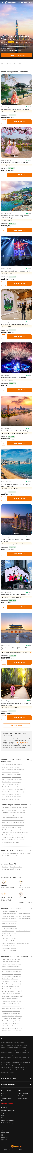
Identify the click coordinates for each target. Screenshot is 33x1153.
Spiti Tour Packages (19, 1042)
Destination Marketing (7, 1122)
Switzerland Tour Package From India (12, 969)
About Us (3, 1093)
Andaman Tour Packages (9, 918)
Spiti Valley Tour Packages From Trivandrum (14, 810)
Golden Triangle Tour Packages (9, 1062)
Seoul (14, 63)
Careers (3, 1095)
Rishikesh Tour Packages (8, 936)
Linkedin (5, 1137)
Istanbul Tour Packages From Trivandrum (13, 815)
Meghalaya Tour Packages (9, 911)
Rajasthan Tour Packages (9, 913)
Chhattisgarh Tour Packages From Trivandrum (14, 807)
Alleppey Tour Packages (7, 1072)
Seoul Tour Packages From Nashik (11, 799)
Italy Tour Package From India (10, 998)
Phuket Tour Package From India (10, 1003)
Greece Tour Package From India (11, 1013)
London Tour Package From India (11, 993)
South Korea (9, 63)
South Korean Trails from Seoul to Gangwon (15, 162)
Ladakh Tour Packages (24, 913)
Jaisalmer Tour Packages (9, 938)
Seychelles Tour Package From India (12, 996)
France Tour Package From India (11, 1018)
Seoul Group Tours (18, 856)
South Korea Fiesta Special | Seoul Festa (13, 377)
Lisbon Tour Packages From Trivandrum (12, 837)
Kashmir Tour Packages (7, 1045)
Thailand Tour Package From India (11, 989)
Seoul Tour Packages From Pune (10, 767)
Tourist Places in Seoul (16, 867)
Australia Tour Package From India (11, 1001)
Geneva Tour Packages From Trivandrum (13, 840)
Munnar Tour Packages (21, 1065)
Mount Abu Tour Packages (9, 948)
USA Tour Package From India (10, 1026)
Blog (2, 1115)
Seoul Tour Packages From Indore (11, 784)
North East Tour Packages (23, 931)
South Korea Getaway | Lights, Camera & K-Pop (15, 595)
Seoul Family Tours (25, 853)
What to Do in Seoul (7, 869)
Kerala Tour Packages (8, 916)
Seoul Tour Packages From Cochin (11, 796)
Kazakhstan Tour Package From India (12, 1028)
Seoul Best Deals (6, 856)
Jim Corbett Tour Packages (9, 941)
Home (2, 63)
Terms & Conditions (23, 1093)
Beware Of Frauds (8, 1103)
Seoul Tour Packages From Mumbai (11, 777)
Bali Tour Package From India (10, 979)
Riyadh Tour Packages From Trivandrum (13, 825)
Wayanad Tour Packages (9, 933)
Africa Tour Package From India (10, 986)
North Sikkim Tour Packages (9, 921)
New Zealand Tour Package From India (12, 981)
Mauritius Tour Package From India (11, 964)
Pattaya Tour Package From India (11, 1006)
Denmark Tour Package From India (11, 1021)
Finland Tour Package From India (11, 1011)
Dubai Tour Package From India (10, 961)
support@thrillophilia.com (10, 1110)
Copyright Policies (23, 1098)
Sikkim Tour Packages (24, 918)
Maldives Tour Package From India (11, 971)
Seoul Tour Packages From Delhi (10, 772)
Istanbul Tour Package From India (11, 1023)
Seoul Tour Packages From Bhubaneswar (13, 787)
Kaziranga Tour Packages (9, 923)
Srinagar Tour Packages (8, 945)
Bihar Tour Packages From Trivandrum (12, 830)
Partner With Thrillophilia (7, 1120)
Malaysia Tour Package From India (11, 974)
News (2, 1100)
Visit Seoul (17, 869)
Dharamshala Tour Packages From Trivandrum (15, 832)
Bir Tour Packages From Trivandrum (11, 842)
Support (3, 1113)
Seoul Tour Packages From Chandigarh (12, 789)
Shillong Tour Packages (23, 943)
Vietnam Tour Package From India (11, 991)
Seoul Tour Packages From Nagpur (11, 782)
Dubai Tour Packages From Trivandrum (12, 817)
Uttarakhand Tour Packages (9, 928)
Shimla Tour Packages (7, 1067)
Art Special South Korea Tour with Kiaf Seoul (14, 324)
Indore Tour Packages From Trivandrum (12, 820)
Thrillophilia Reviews (6, 1098)
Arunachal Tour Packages (7, 1055)
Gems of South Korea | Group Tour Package (14, 431)
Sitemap (3, 1118)
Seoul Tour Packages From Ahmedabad (13, 769)
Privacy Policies (22, 1095)
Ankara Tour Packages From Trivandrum (13, 835)
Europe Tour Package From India (11, 984)
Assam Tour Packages (21, 1055)
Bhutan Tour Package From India (11, 966)
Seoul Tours (5, 867)
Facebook (6, 1130)
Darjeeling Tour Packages (9, 926)
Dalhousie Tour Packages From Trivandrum (13, 812)
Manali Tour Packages (8, 931)
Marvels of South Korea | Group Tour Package (15, 109)
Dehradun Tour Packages (9, 950)
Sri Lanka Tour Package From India (11, 976)
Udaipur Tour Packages (8, 943)
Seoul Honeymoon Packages (10, 853)
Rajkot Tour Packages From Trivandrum (12, 827)
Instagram (6, 1132)
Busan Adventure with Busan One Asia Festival (15, 271)
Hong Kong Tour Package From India (12, 1016)
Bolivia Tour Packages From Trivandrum (13, 822)
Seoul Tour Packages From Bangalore (12, 764)
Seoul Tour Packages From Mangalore (12, 792)
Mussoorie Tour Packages (20, 1067)
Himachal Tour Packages (7, 1057)
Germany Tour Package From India (11, 1030)
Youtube (5, 1140)
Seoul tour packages (22, 742)
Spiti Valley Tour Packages (23, 916)
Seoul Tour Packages (7, 65)
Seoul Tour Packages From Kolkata (11, 774)
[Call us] (3, 121)
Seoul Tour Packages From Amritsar (11, 794)
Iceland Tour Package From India (11, 959)
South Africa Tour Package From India (12, 1008)
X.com (5, 1135)
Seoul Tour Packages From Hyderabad (12, 779)
